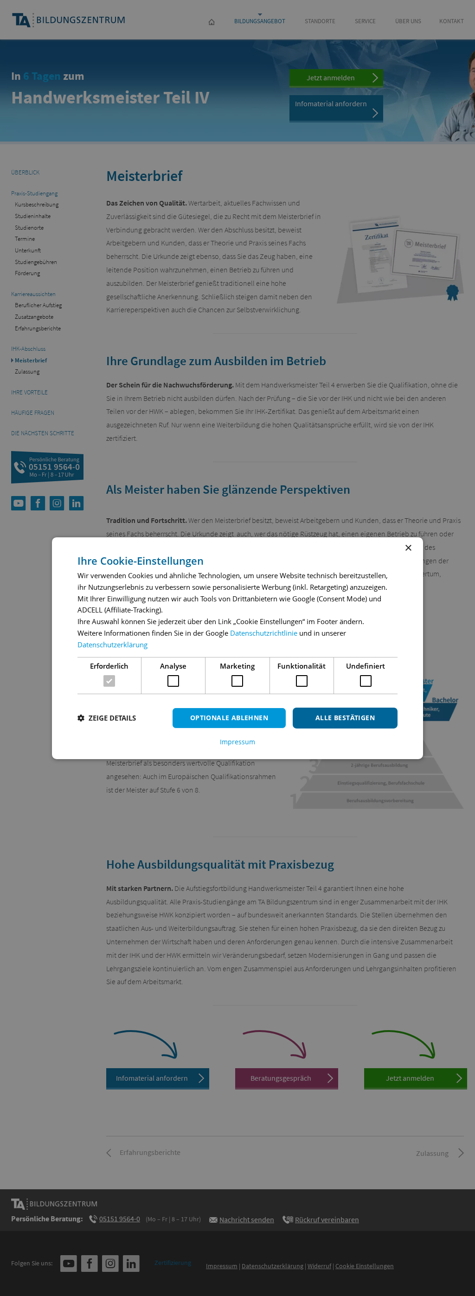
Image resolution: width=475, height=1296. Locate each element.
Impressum (237, 742)
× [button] (407, 547)
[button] (106, 718)
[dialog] (237, 648)
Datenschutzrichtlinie (263, 633)
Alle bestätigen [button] (345, 717)
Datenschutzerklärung (112, 644)
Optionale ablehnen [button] (229, 717)
